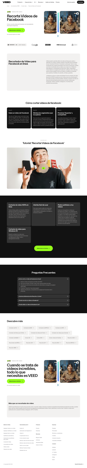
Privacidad (54, 430)
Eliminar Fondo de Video (25, 448)
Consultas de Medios (56, 440)
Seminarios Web (39, 442)
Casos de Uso (28, 2)
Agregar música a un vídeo (9, 428)
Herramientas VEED (15, 6)
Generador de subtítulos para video (9, 438)
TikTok (53, 457)
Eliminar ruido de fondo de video (27, 443)
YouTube (54, 447)
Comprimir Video (7, 442)
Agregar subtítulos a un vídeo (10, 430)
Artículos (38, 440)
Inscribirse (80, 2)
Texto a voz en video (24, 445)
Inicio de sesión (71, 2)
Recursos (40, 2)
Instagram (54, 454)
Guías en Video (39, 445)
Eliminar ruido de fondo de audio (27, 440)
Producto (20, 2)
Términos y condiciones (57, 433)
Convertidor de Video (8, 444)
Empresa (38, 430)
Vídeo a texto (6, 446)
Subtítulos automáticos (9, 435)
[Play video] (43, 168)
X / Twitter (54, 452)
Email (53, 459)
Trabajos (54, 428)
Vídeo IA (21, 433)
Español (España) (78, 464)
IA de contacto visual (24, 438)
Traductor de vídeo (8, 449)
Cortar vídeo (24, 6)
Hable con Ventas (49, 2)
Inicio (8, 6)
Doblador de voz (23, 450)
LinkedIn (54, 449)
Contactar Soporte (56, 438)
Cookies (54, 435)
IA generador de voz (24, 435)
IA (34, 2)
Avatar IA (22, 428)
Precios (57, 2)
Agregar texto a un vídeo (9, 433)
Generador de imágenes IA (26, 430)
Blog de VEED (39, 437)
